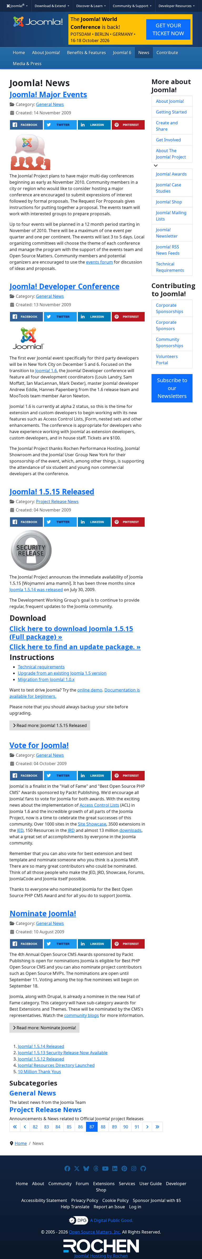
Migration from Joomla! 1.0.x (46, 679)
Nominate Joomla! (42, 913)
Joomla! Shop (169, 202)
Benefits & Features (86, 52)
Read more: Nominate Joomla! (46, 1028)
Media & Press (27, 63)
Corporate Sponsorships (169, 308)
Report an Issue (109, 1207)
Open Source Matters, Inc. (95, 1232)
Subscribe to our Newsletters (172, 388)
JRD (71, 830)
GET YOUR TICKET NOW (168, 29)
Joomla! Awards (171, 174)
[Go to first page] (15, 1127)
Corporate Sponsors (166, 325)
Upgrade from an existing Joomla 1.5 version (62, 673)
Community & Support (131, 5)
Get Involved (168, 140)
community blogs (81, 1015)
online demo (89, 690)
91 (137, 1127)
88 (103, 1127)
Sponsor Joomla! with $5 (157, 1200)
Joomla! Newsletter (167, 233)
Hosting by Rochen (101, 1256)
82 (35, 1127)
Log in (135, 1207)
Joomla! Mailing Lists (171, 216)
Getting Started (171, 112)
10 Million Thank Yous (39, 1071)
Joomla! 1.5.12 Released (41, 1059)
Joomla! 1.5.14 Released (41, 1046)
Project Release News (57, 501)
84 (57, 1127)
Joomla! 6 (122, 52)
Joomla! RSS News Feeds (168, 250)
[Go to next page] (147, 1127)
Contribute (167, 52)
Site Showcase (92, 824)
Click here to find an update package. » (75, 646)
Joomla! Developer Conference (64, 286)
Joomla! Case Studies (168, 188)
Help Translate (75, 1207)
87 (91, 1127)
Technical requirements (41, 667)
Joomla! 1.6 (46, 370)
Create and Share (167, 126)
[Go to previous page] (25, 1127)
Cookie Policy (115, 1200)
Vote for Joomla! (39, 745)
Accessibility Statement (44, 1200)
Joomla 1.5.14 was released (36, 589)
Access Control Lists (99, 805)
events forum (99, 262)
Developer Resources (175, 5)
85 (69, 1127)
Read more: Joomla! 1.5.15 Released (51, 725)
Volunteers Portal (167, 360)
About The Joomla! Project (171, 154)
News (143, 52)
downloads (130, 830)
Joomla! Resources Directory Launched (56, 1065)
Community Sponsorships (169, 342)
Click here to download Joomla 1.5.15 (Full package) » (71, 632)
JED (20, 830)
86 (80, 1127)
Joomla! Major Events (48, 94)
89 (114, 1127)
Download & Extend (51, 5)
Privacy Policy (84, 1200)
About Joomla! (46, 52)
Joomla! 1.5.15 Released (51, 492)
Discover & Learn (89, 5)
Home (19, 52)
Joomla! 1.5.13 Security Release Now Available (63, 1053)
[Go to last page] (157, 1127)
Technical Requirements (170, 267)
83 (46, 1127)
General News (50, 104)
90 (125, 1127)
